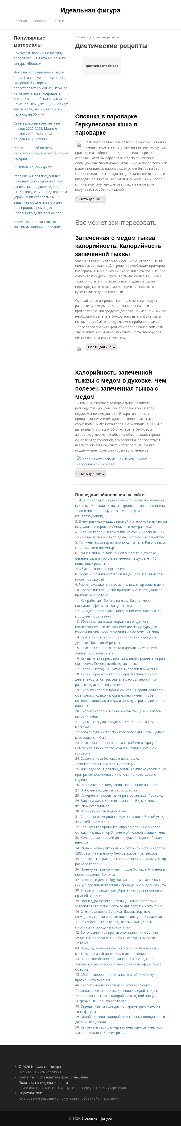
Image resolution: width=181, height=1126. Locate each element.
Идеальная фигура (90, 9)
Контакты (26, 1077)
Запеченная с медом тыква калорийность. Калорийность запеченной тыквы (118, 245)
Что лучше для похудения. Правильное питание (119, 785)
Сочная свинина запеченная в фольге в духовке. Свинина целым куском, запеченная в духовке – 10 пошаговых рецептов (116, 558)
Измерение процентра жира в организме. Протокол (122, 795)
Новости (40, 21)
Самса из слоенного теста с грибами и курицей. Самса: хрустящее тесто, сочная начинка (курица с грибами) (116, 747)
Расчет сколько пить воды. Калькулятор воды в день (122, 584)
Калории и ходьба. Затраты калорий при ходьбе (119, 669)
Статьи (58, 21)
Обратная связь (32, 1093)
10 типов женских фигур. (33, 167)
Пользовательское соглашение (62, 1077)
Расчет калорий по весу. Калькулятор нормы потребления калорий (41, 153)
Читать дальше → (90, 199)
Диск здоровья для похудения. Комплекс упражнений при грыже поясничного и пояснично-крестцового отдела (120, 774)
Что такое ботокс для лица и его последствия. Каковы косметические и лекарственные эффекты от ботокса (118, 964)
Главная (20, 21)
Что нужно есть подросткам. (104, 811)
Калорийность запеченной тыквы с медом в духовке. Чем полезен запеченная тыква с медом (120, 384)
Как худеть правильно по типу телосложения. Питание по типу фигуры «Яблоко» (40, 58)
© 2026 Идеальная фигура (40, 1066)
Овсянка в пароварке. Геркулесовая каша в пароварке (107, 124)
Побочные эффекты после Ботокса (109, 790)
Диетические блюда (102, 66)
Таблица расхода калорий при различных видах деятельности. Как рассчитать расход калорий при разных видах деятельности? (116, 679)
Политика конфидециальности (43, 1082)
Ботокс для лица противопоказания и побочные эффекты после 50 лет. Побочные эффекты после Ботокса (117, 937)
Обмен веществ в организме (102, 568)
